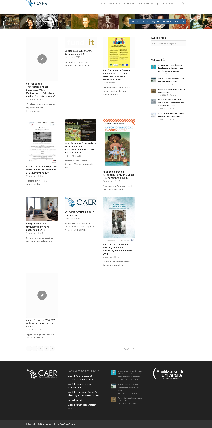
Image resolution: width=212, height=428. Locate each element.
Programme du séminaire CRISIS (164, 21)
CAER (40, 424)
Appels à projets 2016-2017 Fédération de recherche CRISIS (40, 323)
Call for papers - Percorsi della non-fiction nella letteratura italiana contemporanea (116, 75)
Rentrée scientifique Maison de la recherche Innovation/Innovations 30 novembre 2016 (80, 148)
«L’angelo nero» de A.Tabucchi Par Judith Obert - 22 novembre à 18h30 (118, 174)
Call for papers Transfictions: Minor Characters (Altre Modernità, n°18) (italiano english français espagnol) (40, 90)
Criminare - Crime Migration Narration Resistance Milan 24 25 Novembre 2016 (41, 169)
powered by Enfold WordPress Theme (59, 424)
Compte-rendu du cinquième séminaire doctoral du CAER (37, 226)
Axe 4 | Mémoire (76, 400)
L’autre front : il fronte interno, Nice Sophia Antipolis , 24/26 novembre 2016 (117, 249)
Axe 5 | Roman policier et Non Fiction (82, 406)
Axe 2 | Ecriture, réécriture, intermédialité (80, 386)
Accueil (146, 21)
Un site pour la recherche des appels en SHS (79, 52)
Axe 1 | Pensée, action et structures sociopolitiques (80, 377)
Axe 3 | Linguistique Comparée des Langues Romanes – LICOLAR (84, 394)
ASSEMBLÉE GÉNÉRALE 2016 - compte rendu (80, 214)
